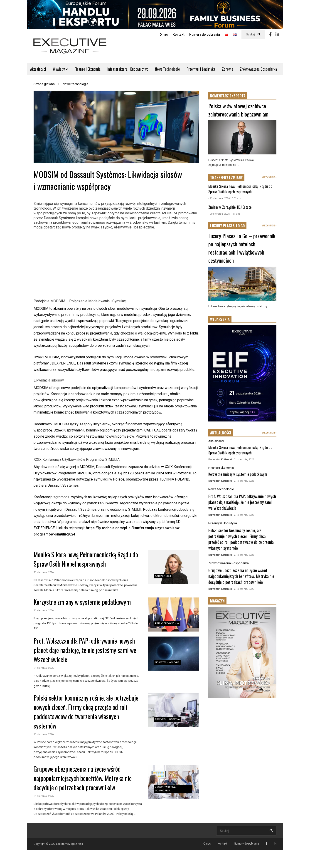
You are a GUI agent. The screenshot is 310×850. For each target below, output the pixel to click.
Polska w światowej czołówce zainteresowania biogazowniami (239, 110)
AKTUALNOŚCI (220, 433)
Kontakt (179, 34)
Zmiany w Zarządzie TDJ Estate (229, 207)
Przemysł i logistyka (167, 719)
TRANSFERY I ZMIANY (226, 177)
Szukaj (250, 34)
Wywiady (59, 69)
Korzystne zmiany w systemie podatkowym (82, 602)
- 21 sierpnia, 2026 (243, 459)
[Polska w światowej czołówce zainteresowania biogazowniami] (242, 137)
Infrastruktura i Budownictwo (127, 69)
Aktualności (38, 69)
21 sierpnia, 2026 (44, 572)
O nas (164, 34)
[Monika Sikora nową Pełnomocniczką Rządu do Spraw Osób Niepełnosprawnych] (173, 567)
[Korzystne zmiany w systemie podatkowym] (173, 614)
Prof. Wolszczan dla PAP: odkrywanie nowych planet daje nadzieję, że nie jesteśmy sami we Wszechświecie (85, 650)
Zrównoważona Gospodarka (258, 69)
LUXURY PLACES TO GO (227, 225)
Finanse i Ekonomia (88, 69)
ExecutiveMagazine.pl (70, 843)
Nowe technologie (167, 662)
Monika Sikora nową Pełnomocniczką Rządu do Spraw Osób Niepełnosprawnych (86, 559)
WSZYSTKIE (268, 177)
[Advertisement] (116, 263)
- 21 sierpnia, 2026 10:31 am (224, 198)
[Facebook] (270, 34)
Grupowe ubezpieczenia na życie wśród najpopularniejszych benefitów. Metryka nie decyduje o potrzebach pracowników (83, 778)
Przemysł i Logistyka (201, 69)
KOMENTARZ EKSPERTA (228, 96)
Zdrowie (227, 69)
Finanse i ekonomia (167, 623)
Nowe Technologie (167, 69)
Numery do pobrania (204, 34)
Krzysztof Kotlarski (220, 459)
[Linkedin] (277, 34)
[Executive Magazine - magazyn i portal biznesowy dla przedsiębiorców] (69, 49)
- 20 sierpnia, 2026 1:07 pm (224, 213)
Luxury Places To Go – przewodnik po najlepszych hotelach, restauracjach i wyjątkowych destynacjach (241, 248)
